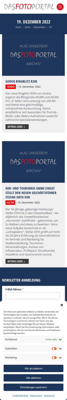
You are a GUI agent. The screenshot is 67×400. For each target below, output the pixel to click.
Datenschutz (36, 395)
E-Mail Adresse (14, 289)
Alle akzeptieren (33, 368)
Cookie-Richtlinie (20, 395)
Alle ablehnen (33, 377)
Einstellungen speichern (33, 387)
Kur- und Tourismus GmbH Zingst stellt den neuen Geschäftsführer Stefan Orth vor (30, 192)
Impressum (49, 395)
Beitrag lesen (15, 126)
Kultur (10, 202)
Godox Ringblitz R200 (21, 81)
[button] (62, 305)
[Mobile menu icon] (60, 6)
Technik (11, 86)
